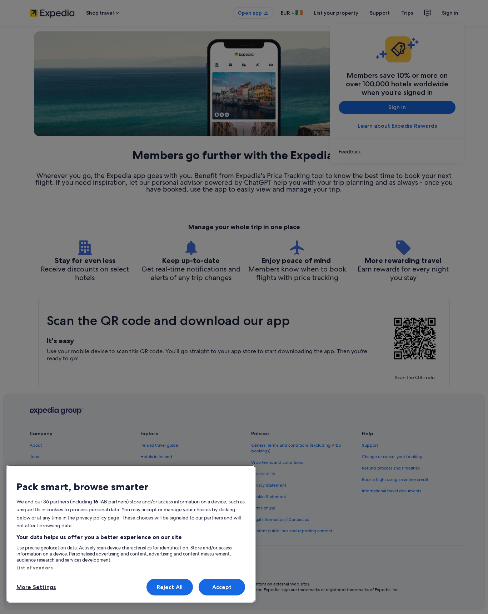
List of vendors (34, 567)
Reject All (170, 587)
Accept (222, 587)
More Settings (36, 587)
